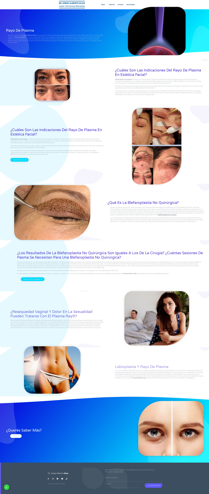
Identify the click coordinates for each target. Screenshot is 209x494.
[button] (6, 487)
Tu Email (108, 484)
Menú (103, 4)
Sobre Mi (111, 4)
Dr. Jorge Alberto (58, 473)
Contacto (120, 4)
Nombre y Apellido (111, 477)
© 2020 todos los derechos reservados (56, 483)
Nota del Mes (131, 4)
